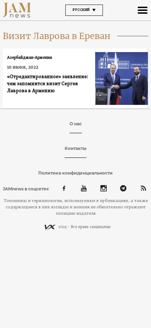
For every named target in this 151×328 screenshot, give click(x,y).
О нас (76, 123)
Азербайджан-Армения (29, 58)
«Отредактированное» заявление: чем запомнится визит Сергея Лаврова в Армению (47, 84)
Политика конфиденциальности (75, 173)
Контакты (75, 148)
